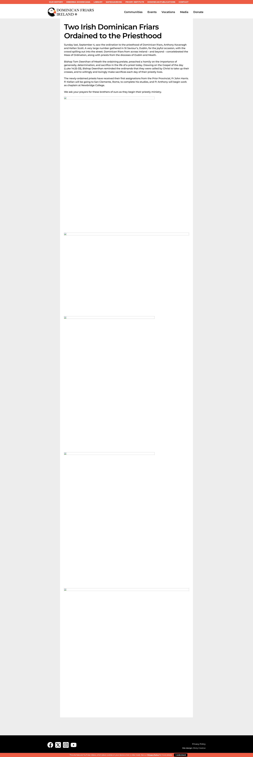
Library (98, 2)
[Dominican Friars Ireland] (71, 15)
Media (184, 12)
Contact (183, 2)
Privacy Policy (199, 744)
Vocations (168, 12)
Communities (133, 12)
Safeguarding (114, 2)
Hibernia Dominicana (78, 2)
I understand (181, 755)
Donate (198, 12)
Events (152, 12)
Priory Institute (134, 2)
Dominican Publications (161, 2)
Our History (56, 2)
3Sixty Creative (199, 748)
